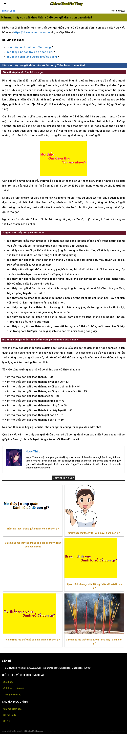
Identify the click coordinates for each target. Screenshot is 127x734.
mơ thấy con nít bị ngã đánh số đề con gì (32, 56)
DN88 (79, 731)
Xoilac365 (113, 731)
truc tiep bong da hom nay (100, 731)
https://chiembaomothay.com (31, 32)
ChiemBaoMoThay (66, 4)
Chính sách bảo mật (14, 688)
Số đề (12, 11)
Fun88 (54, 731)
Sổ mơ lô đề (9, 715)
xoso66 (119, 731)
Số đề (6, 721)
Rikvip (49, 731)
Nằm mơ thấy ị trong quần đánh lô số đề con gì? (33, 528)
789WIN (72, 731)
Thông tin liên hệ (12, 694)
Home (5, 11)
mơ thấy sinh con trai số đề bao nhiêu (30, 52)
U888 (66, 731)
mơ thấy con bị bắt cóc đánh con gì (29, 47)
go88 (44, 731)
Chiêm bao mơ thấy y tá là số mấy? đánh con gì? (94, 533)
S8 (76, 731)
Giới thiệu (8, 682)
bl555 (124, 731)
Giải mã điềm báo (12, 709)
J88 (63, 731)
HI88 (83, 731)
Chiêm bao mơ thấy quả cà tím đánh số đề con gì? (33, 639)
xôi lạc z (88, 731)
